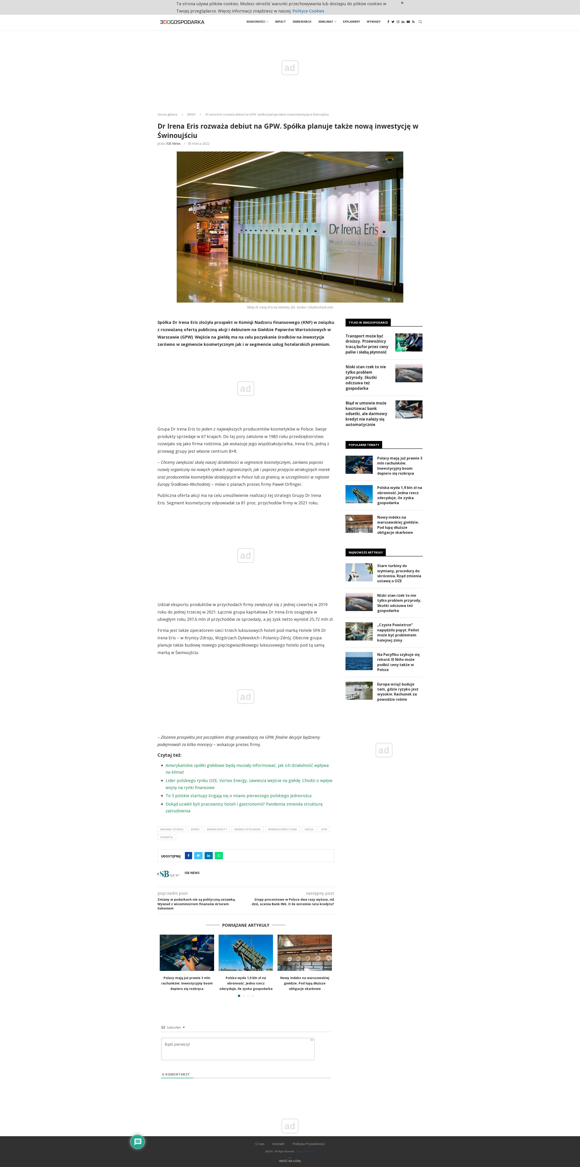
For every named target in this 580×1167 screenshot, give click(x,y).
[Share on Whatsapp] (219, 855)
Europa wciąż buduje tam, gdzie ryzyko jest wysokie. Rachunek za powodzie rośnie (397, 692)
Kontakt (278, 1143)
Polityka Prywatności (308, 1143)
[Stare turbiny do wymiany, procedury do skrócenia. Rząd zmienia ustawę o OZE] (359, 572)
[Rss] (413, 22)
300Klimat (325, 22)
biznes (195, 829)
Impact (280, 22)
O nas (259, 1143)
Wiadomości (255, 22)
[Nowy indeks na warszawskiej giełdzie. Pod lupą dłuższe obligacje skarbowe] (305, 953)
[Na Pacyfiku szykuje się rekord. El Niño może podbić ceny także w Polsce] (359, 661)
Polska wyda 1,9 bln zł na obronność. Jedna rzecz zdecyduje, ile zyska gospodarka (246, 983)
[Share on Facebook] (188, 855)
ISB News (173, 143)
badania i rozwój (171, 829)
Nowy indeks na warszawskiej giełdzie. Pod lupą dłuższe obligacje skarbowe (304, 983)
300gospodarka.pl (305, 1151)
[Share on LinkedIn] (209, 855)
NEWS (191, 114)
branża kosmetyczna (282, 829)
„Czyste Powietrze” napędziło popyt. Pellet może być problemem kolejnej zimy (398, 632)
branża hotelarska (247, 829)
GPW (324, 829)
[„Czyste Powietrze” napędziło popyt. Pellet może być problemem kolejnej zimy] (359, 631)
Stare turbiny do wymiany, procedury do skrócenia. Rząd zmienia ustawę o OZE (399, 573)
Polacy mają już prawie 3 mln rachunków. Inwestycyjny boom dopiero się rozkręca (187, 983)
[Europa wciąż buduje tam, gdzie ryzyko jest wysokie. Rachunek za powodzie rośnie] (359, 691)
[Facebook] (388, 22)
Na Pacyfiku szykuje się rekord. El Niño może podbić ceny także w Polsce (398, 662)
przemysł (166, 837)
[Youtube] (408, 22)
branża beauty (217, 829)
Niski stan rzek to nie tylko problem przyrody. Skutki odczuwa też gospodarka (366, 377)
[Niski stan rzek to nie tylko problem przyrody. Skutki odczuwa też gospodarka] (409, 373)
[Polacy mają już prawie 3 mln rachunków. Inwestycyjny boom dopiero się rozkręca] (187, 953)
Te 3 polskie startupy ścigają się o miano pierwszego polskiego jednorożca (239, 795)
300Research (301, 22)
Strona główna (167, 114)
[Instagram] (398, 22)
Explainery (351, 22)
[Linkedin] (403, 22)
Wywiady (374, 22)
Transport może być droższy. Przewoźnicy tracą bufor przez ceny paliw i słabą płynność (367, 344)
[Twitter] (393, 22)
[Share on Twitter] (198, 855)
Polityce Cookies (308, 11)
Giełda (308, 829)
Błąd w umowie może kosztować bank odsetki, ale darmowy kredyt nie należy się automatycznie (366, 413)
